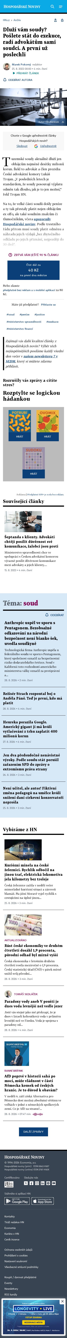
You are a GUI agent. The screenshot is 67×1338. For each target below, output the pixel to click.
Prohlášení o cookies (16, 1255)
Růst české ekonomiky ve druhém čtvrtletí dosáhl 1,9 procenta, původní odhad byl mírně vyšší (33, 950)
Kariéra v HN (11, 1234)
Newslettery (11, 1289)
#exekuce (52, 321)
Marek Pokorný (21, 64)
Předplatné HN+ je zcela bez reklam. (45, 494)
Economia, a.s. (28, 1162)
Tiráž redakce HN (14, 1222)
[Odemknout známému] (62, 20)
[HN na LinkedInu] (42, 1183)
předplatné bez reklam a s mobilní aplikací (29, 290)
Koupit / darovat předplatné (20, 1277)
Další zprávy (33, 1131)
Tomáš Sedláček (26, 994)
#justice (40, 314)
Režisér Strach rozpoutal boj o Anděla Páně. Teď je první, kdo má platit (32, 698)
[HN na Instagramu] (37, 1183)
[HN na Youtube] (54, 1183)
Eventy (8, 1283)
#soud (11, 314)
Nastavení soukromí (15, 1261)
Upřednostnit (48, 146)
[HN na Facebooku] (31, 1183)
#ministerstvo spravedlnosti (24, 321)
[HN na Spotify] (48, 1183)
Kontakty (9, 1216)
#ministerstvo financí (20, 328)
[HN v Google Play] (17, 1201)
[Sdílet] (55, 20)
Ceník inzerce (11, 1239)
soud (30, 604)
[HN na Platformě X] (26, 1183)
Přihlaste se (48, 304)
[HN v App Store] (42, 1201)
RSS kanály (10, 1294)
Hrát (19, 436)
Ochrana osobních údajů (18, 1250)
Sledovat (22, 146)
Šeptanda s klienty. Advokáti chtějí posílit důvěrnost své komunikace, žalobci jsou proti (31, 542)
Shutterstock (52, 122)
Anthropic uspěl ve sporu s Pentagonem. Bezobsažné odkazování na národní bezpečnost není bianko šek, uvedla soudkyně (31, 633)
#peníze (24, 314)
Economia (10, 1228)
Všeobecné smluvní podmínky (21, 1267)
